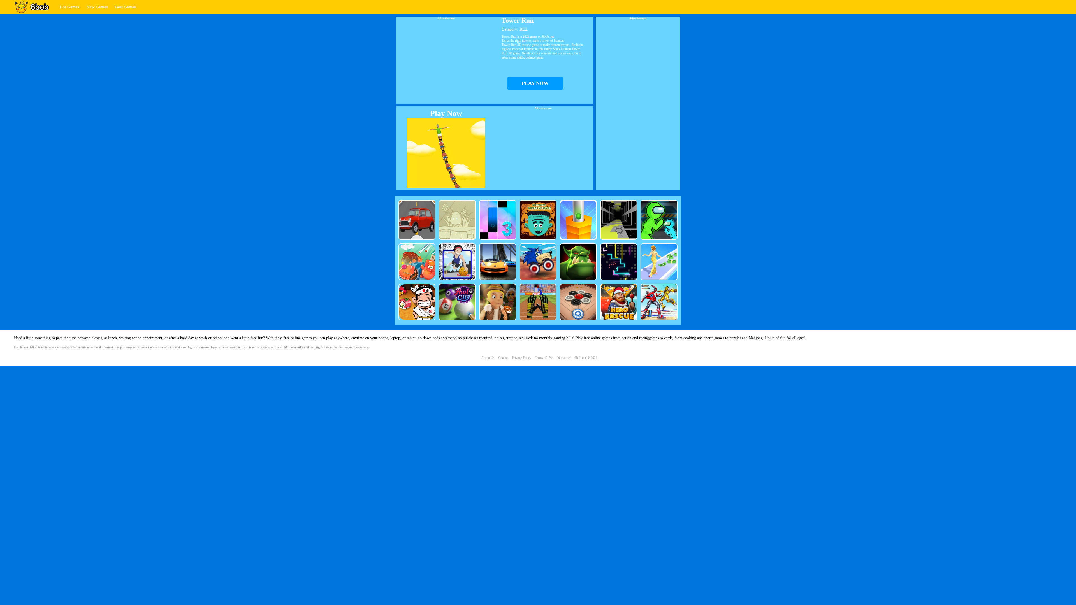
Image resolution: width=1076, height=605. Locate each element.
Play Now (446, 113)
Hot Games (69, 7)
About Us (488, 358)
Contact (503, 358)
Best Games (125, 7)
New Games (97, 7)
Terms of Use (544, 358)
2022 (523, 29)
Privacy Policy (521, 358)
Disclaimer (563, 358)
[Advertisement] (446, 59)
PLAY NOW (535, 83)
